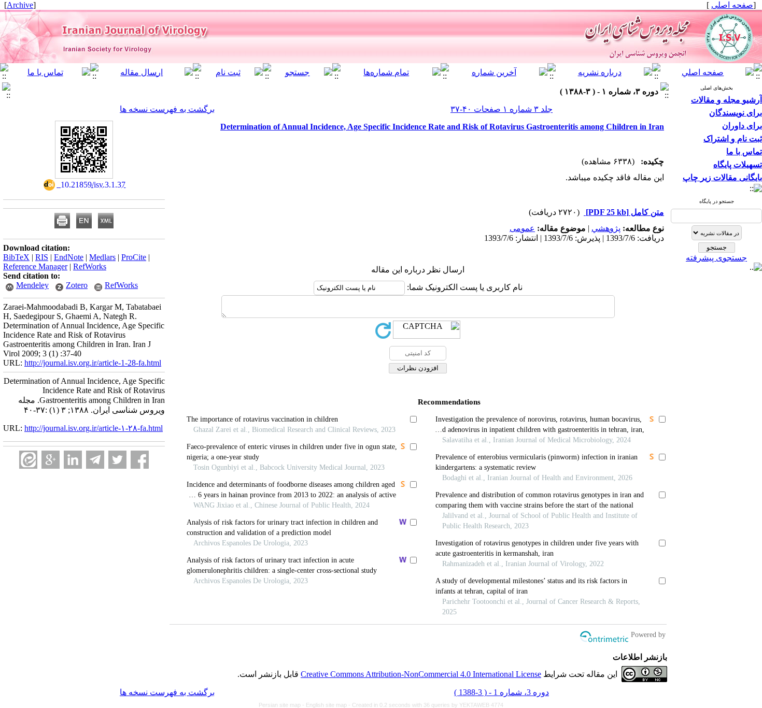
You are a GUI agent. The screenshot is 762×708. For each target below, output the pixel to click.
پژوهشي (605, 228)
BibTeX (16, 257)
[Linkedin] (73, 460)
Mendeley (32, 285)
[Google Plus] (50, 460)
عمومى (522, 228)
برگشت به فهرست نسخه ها (167, 109)
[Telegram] (95, 460)
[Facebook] (140, 460)
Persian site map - (282, 705)
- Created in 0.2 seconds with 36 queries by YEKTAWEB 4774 (425, 705)
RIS (41, 257)
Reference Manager (35, 266)
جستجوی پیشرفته (716, 257)
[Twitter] (117, 460)
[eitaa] (28, 460)
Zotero (77, 285)
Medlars (102, 257)
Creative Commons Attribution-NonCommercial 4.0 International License (421, 674)
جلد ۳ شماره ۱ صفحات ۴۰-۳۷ (501, 109)
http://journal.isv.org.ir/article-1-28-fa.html (92, 362)
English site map (327, 705)
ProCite (133, 257)
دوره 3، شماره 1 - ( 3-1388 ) (501, 692)
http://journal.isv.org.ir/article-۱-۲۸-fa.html (93, 428)
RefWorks (89, 266)
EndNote (68, 257)
